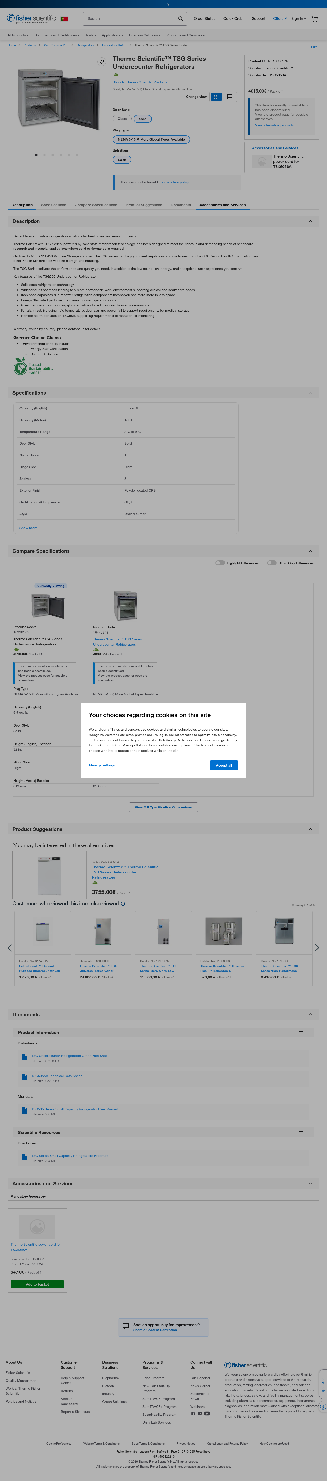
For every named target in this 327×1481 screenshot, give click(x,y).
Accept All (224, 765)
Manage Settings (102, 765)
